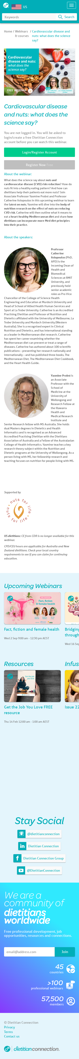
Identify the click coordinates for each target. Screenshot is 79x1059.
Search (69, 17)
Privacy (9, 1027)
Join (65, 951)
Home (8, 31)
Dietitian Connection (43, 846)
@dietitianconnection (43, 834)
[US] (17, 7)
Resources (19, 663)
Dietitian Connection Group (43, 858)
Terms (8, 1032)
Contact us (11, 1036)
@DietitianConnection (43, 870)
